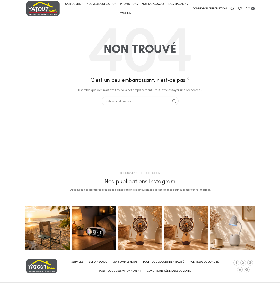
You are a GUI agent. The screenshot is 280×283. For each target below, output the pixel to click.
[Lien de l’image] (41, 265)
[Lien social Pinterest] (250, 263)
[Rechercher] (232, 8)
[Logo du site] (43, 8)
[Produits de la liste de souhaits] (240, 8)
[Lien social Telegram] (247, 269)
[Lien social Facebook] (236, 263)
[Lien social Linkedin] (240, 269)
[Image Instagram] (47, 228)
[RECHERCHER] (174, 101)
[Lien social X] (243, 263)
